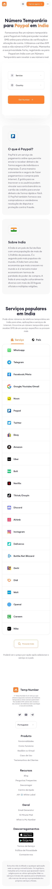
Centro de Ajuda (26, 790)
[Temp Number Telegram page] (32, 714)
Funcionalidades (26, 741)
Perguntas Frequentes (26, 780)
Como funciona (26, 746)
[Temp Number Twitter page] (19, 714)
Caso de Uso (26, 755)
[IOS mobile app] (26, 835)
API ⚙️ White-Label (26, 794)
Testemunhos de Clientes (26, 760)
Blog (26, 775)
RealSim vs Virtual (26, 750)
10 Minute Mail (26, 815)
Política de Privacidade (26, 850)
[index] (4, 4)
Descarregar (26, 785)
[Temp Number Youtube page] (26, 714)
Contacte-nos (26, 854)
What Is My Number (26, 819)
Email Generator (26, 810)
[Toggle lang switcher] (23, 4)
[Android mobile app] (26, 840)
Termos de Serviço (26, 846)
